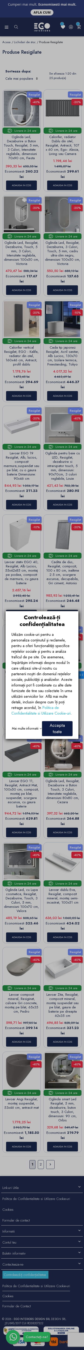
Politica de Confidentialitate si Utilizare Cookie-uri (41, 710)
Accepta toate (57, 728)
